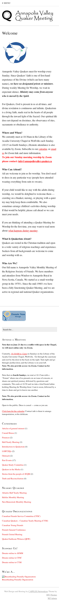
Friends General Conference (14, 529)
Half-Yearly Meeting (10, 442)
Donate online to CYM (12, 562)
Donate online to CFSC (12, 557)
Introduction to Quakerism (13, 446)
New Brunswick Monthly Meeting (16, 501)
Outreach (6, 455)
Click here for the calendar (13, 411)
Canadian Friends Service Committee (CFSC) (21, 516)
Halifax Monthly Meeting (13, 497)
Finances (6, 437)
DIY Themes (51, 594)
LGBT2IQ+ (7, 451)
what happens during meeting (23, 230)
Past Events (7, 460)
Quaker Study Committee (13, 464)
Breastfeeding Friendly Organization (17, 579)
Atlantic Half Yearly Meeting (14, 492)
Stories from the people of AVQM (16, 473)
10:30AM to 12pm (19, 353)
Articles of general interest (13, 428)
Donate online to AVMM (12, 553)
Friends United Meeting (12, 534)
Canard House (8, 433)
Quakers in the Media (11, 469)
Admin (52, 598)
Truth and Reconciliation (12, 478)
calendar (43, 149)
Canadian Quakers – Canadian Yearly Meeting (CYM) (25, 520)
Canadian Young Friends (12, 525)
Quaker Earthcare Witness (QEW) (16, 538)
